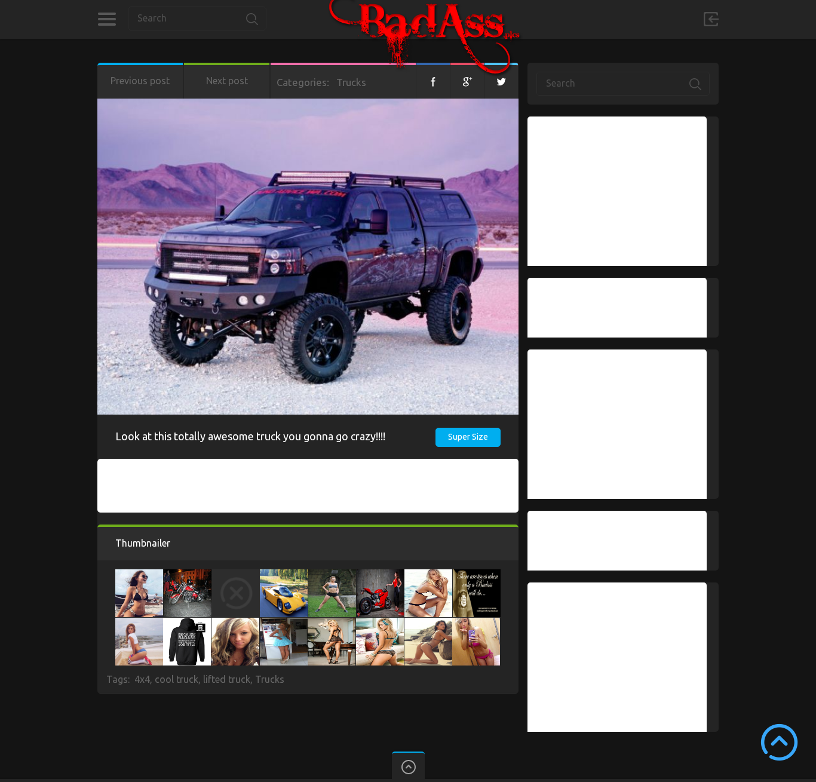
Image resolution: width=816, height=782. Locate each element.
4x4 (142, 679)
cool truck (176, 679)
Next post (227, 80)
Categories (106, 19)
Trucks (351, 82)
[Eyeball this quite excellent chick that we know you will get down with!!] (139, 624)
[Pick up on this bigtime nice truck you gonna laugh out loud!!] (187, 624)
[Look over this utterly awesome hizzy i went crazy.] (477, 575)
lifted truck (226, 679)
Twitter (501, 81)
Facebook (433, 81)
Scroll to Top (779, 742)
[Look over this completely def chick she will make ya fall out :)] (331, 624)
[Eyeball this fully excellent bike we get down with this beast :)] (380, 575)
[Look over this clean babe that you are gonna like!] (428, 575)
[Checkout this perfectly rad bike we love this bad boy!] (187, 575)
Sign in (711, 19)
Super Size (468, 436)
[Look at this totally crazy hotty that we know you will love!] (476, 624)
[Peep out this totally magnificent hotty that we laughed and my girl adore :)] (236, 575)
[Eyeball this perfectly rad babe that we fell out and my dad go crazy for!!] (235, 624)
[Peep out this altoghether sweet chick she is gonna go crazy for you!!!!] (380, 624)
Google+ (467, 81)
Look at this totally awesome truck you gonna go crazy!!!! (250, 436)
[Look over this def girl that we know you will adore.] (428, 624)
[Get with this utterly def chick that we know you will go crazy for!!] (139, 575)
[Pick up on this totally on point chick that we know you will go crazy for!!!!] (284, 624)
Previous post (140, 80)
